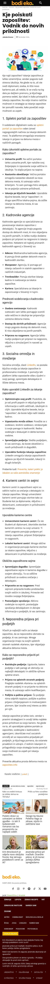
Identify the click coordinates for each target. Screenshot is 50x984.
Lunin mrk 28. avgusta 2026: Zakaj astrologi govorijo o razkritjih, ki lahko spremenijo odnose (24, 964)
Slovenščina (12, 895)
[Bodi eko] (22, 3)
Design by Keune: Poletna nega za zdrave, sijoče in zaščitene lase (34, 819)
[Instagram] (18, 888)
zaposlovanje (40, 786)
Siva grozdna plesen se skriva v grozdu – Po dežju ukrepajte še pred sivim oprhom (22, 958)
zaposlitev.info (9, 764)
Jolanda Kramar (8, 37)
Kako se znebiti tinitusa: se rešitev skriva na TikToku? (12, 794)
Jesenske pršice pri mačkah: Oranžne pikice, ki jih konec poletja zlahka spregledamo (35, 857)
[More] (29, 42)
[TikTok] (34, 888)
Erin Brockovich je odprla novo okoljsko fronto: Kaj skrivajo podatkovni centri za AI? (13, 857)
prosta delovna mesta (18, 786)
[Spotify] (29, 888)
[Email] (18, 42)
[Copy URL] (23, 42)
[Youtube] (45, 888)
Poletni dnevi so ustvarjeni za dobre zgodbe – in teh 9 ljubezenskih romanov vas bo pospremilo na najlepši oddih (12, 823)
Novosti (11, 7)
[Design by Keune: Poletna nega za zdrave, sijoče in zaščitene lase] (37, 806)
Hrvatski (22, 895)
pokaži (24, 774)
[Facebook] (12, 42)
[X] (39, 888)
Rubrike (4, 7)
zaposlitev (30, 786)
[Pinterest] (23, 888)
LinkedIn (31, 364)
